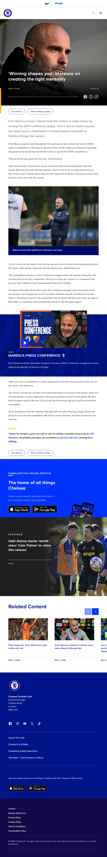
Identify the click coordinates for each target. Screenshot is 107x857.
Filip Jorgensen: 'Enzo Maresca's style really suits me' (27, 646)
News (11, 564)
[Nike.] (48, 3)
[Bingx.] (59, 3)
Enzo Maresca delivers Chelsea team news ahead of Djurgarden (74, 646)
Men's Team (14, 89)
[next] (95, 611)
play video (25, 312)
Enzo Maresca (16, 112)
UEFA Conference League (40, 112)
